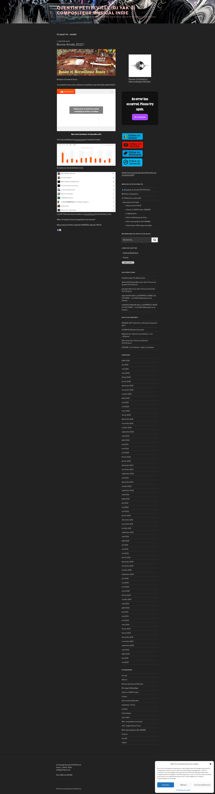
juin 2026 (125, 365)
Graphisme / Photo (128, 705)
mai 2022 (125, 507)
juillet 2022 (126, 499)
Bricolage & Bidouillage (130, 688)
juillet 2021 (125, 541)
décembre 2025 (127, 386)
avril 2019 (125, 620)
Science (125, 734)
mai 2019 (125, 616)
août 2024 (125, 436)
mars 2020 (126, 591)
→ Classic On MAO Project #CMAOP (137, 210)
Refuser (183, 785)
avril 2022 (125, 511)
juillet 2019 (126, 608)
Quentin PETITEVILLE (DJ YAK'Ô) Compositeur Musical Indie (96, 10)
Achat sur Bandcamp (130, 253)
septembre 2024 (128, 432)
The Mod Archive (139, 278)
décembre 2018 (127, 637)
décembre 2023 (127, 465)
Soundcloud (79, 140)
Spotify (124, 173)
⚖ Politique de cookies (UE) (131, 198)
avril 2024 (125, 453)
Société (124, 738)
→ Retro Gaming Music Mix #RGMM (137, 221)
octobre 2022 (126, 486)
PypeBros (125, 278)
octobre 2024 (127, 427)
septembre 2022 (128, 490)
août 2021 (125, 536)
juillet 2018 (126, 654)
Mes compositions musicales (132, 721)
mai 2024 (125, 448)
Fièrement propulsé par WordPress (68, 789)
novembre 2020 (127, 566)
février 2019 (126, 629)
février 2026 (126, 377)
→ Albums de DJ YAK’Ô (132, 205)
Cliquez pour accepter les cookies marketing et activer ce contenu (86, 110)
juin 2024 (125, 444)
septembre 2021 (128, 532)
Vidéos (124, 742)
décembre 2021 (127, 520)
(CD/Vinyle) (146, 81)
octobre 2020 (127, 570)
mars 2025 (126, 411)
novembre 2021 (127, 524)
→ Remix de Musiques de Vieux (135, 217)
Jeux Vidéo (126, 717)
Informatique (126, 713)
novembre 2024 (127, 423)
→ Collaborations (130, 213)
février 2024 (126, 457)
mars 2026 (126, 373)
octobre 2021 (126, 528)
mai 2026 (125, 369)
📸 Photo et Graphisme (130, 194)
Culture (124, 696)
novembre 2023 (127, 469)
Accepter (165, 785)
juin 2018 (125, 658)
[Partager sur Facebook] (58, 230)
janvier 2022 (126, 515)
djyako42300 (127, 282)
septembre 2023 (128, 474)
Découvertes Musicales (130, 701)
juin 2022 (125, 503)
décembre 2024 (127, 419)
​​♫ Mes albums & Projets (130, 202)
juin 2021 (125, 545)
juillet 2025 (126, 398)
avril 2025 (125, 406)
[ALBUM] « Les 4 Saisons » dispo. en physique (138, 347)
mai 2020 (125, 583)
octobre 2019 (126, 599)
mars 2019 (126, 625)
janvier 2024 (126, 461)
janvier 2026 (126, 381)
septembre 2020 (128, 574)
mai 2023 (125, 478)
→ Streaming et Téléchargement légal (138, 225)
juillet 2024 (126, 440)
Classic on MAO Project (130, 692)
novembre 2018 (127, 641)
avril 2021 (125, 553)
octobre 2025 (127, 394)
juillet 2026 (126, 360)
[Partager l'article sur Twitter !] (60, 230)
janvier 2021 (126, 557)
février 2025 (126, 415)
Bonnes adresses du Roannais (132, 684)
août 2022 (125, 494)
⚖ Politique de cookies (183, 790)
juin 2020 (125, 578)
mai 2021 (125, 549)
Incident (125, 709)
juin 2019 (125, 612)
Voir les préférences (202, 785)
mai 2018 (125, 662)
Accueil (124, 675)
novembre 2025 (127, 390)
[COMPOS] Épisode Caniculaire (133, 330)
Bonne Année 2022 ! (70, 44)
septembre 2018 (128, 645)
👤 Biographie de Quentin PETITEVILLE (136, 190)
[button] (210, 764)
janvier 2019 (126, 633)
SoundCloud (89, 214)
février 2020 (126, 595)
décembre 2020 (127, 562)
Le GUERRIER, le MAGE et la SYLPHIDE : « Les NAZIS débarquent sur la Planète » (139, 298)
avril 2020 (125, 587)
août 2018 (125, 650)
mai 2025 (125, 402)
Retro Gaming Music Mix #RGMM (134, 730)
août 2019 (125, 604)
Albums (124, 680)
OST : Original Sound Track (131, 726)
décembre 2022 (127, 482)
